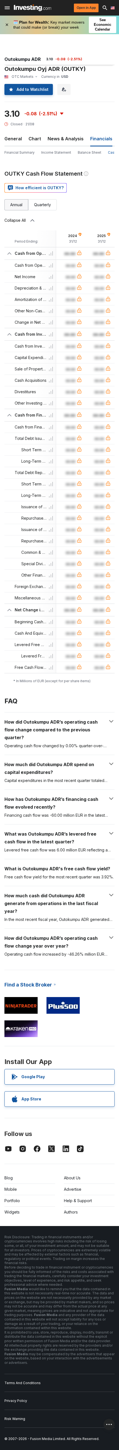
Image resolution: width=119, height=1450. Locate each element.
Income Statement (56, 152)
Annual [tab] (16, 204)
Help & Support (78, 1200)
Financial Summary (19, 152)
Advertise (72, 1189)
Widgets (12, 1212)
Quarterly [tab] (42, 204)
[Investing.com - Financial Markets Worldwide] (32, 7)
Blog (8, 1177)
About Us (72, 1177)
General (13, 138)
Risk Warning (14, 1419)
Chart (35, 138)
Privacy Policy (15, 1401)
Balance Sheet (89, 152)
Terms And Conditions (22, 1383)
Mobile (10, 1189)
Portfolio (12, 1200)
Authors (71, 1212)
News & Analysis (66, 138)
